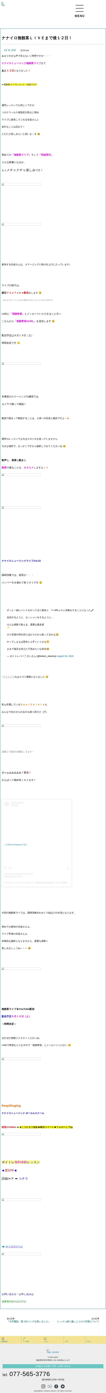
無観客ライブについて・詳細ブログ (20, 84)
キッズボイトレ (14, 1246)
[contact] (87, 1338)
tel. (26, 1375)
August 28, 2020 (65, 656)
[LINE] (66, 1338)
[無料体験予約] (2, 1338)
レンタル (46, 1341)
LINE (66, 1341)
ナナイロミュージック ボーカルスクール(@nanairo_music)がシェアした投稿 (35, 883)
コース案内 (26, 1341)
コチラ (23, 1178)
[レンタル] (45, 1338)
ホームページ (19, 1301)
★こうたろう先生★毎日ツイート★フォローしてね (46, 1127)
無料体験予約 (4, 1341)
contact (88, 1341)
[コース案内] (24, 1338)
